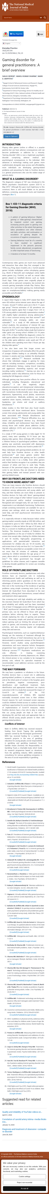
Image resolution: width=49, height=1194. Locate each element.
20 (44, 546)
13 (10, 384)
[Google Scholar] (15, 780)
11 (21, 358)
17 (14, 430)
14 (13, 404)
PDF (41, 34)
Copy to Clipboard (11, 136)
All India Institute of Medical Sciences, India (30, 1156)
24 (18, 650)
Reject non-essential (24, 1182)
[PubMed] (20, 791)
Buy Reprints (17, 34)
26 (25, 692)
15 (18, 417)
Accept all (24, 1188)
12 (25, 370)
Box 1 (13, 195)
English (7, 43)
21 (7, 558)
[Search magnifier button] (45, 18)
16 (20, 417)
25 (19, 650)
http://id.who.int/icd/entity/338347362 (24, 775)
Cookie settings (24, 1176)
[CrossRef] (13, 791)
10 (20, 358)
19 (13, 454)
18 (42, 446)
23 (44, 640)
